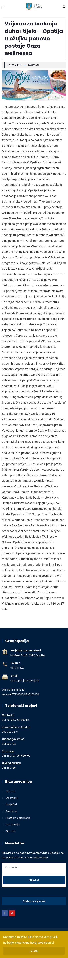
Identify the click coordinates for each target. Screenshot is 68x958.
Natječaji (11, 804)
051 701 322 (17, 667)
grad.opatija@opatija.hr (24, 680)
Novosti (33, 65)
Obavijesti (12, 797)
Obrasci (10, 831)
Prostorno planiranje (18, 818)
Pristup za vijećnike (34, 901)
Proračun (11, 811)
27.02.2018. (14, 65)
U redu (34, 951)
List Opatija (13, 824)
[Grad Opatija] (34, 6)
